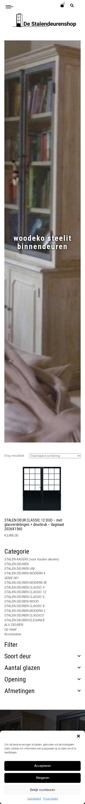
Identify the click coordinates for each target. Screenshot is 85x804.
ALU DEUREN (13, 625)
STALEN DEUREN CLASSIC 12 (25, 592)
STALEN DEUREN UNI (19, 569)
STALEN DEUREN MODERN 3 (24, 611)
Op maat (10, 629)
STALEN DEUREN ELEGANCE (24, 620)
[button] (78, 736)
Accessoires (12, 634)
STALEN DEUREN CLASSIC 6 (24, 597)
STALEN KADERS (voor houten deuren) (31, 559)
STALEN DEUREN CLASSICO (24, 615)
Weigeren (42, 778)
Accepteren (42, 766)
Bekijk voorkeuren (42, 790)
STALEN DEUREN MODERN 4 (24, 573)
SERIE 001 (11, 578)
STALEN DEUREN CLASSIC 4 (24, 587)
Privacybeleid (50, 798)
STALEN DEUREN (16, 564)
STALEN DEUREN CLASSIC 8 (24, 606)
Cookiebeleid (34, 798)
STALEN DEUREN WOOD (21, 601)
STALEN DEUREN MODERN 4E (25, 583)
